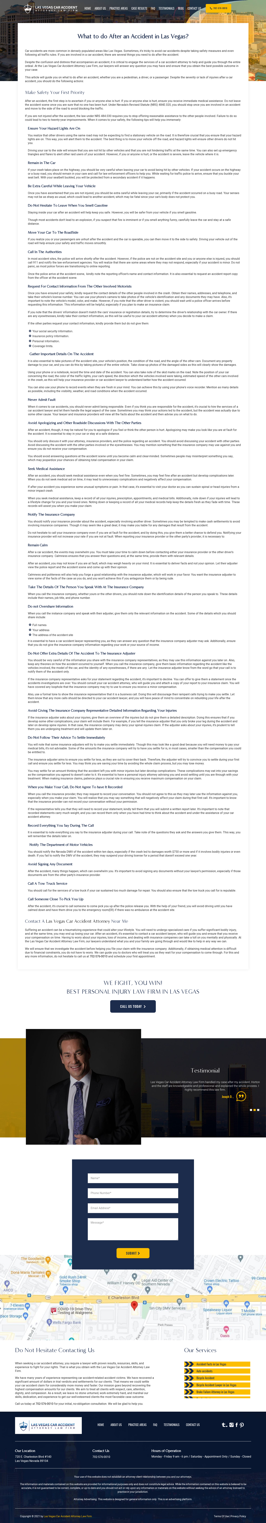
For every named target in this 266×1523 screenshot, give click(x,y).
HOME (101, 1425)
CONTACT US (193, 1425)
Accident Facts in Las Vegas (211, 1364)
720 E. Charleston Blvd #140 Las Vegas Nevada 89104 (33, 1459)
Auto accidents (204, 1371)
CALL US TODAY (131, 1006)
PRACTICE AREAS (137, 1425)
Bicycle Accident (205, 1378)
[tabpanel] (205, 1090)
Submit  (133, 1253)
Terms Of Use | (222, 1516)
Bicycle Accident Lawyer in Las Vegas (216, 1385)
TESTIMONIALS (172, 1425)
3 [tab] (257, 1106)
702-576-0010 (98, 956)
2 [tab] (254, 1106)
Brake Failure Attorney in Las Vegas (215, 1392)
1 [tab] (250, 1106)
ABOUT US (116, 1425)
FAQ (155, 1425)
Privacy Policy (238, 1516)
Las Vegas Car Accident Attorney (78, 921)
